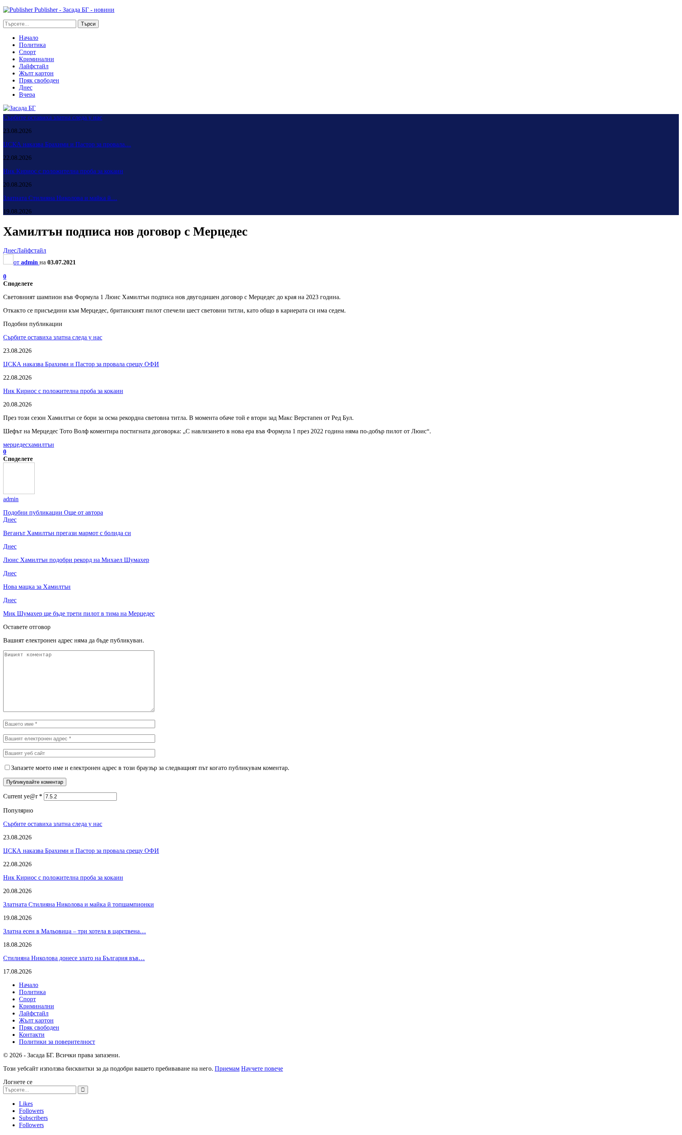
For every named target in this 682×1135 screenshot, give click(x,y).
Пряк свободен (39, 80)
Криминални (36, 59)
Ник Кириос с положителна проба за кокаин (63, 171)
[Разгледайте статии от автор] (19, 492)
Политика (32, 44)
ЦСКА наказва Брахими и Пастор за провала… (67, 144)
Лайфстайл (34, 66)
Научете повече (262, 1068)
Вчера (27, 94)
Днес (25, 87)
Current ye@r (22, 796)
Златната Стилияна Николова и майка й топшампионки (78, 904)
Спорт (27, 52)
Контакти (32, 1034)
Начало (28, 37)
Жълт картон (36, 73)
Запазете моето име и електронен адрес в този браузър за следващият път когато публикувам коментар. (150, 767)
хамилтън (41, 444)
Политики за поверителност (57, 1041)
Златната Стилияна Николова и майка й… (60, 198)
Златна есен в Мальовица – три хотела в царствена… (74, 931)
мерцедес (15, 444)
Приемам (227, 1068)
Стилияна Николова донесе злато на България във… (74, 958)
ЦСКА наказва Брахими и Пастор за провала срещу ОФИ (81, 364)
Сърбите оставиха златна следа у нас (52, 117)
